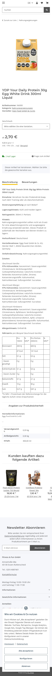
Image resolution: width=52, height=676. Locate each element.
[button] (37, 3)
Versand (24, 145)
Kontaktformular (9, 574)
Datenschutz (22, 644)
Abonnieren (40, 548)
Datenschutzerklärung (14, 536)
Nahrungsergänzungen (22, 108)
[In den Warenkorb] (4, 28)
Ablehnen (26, 666)
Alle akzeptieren (26, 651)
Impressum (9, 644)
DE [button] (29, 2)
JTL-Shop (30, 672)
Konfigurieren (26, 658)
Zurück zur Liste (10, 20)
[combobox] (26, 126)
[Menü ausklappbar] (3, 1)
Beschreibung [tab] (10, 182)
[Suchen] (47, 10)
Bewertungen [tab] (29, 182)
